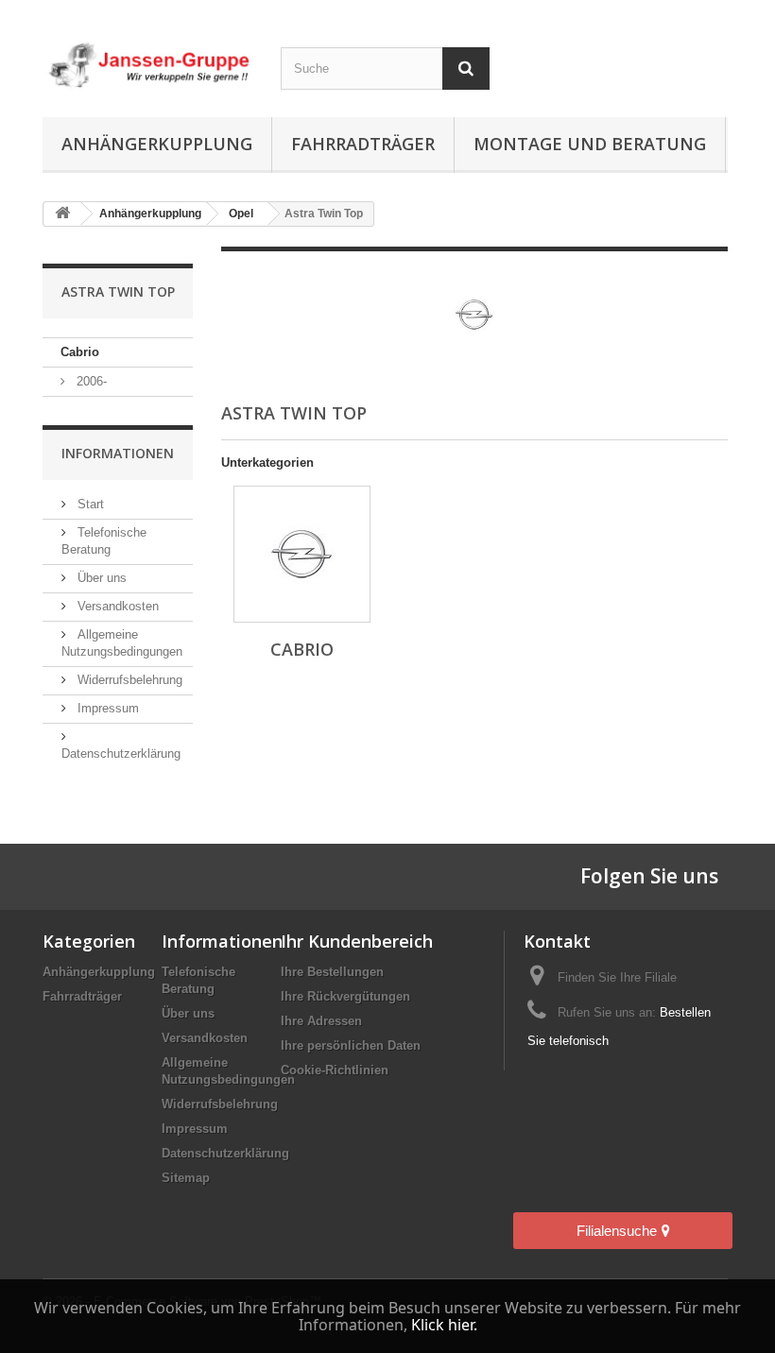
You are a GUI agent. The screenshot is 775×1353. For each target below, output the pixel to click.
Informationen (117, 453)
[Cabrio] (301, 554)
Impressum (106, 708)
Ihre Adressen (321, 1021)
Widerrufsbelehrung (128, 680)
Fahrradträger (363, 143)
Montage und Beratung (590, 143)
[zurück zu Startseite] (62, 214)
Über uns (100, 578)
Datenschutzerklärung (225, 1153)
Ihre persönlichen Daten (351, 1045)
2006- (90, 381)
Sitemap (186, 1178)
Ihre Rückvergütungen (345, 996)
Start (89, 504)
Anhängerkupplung (156, 143)
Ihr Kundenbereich (357, 941)
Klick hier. (444, 1324)
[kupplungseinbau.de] (147, 66)
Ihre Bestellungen (332, 972)
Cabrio (79, 352)
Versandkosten (116, 606)
